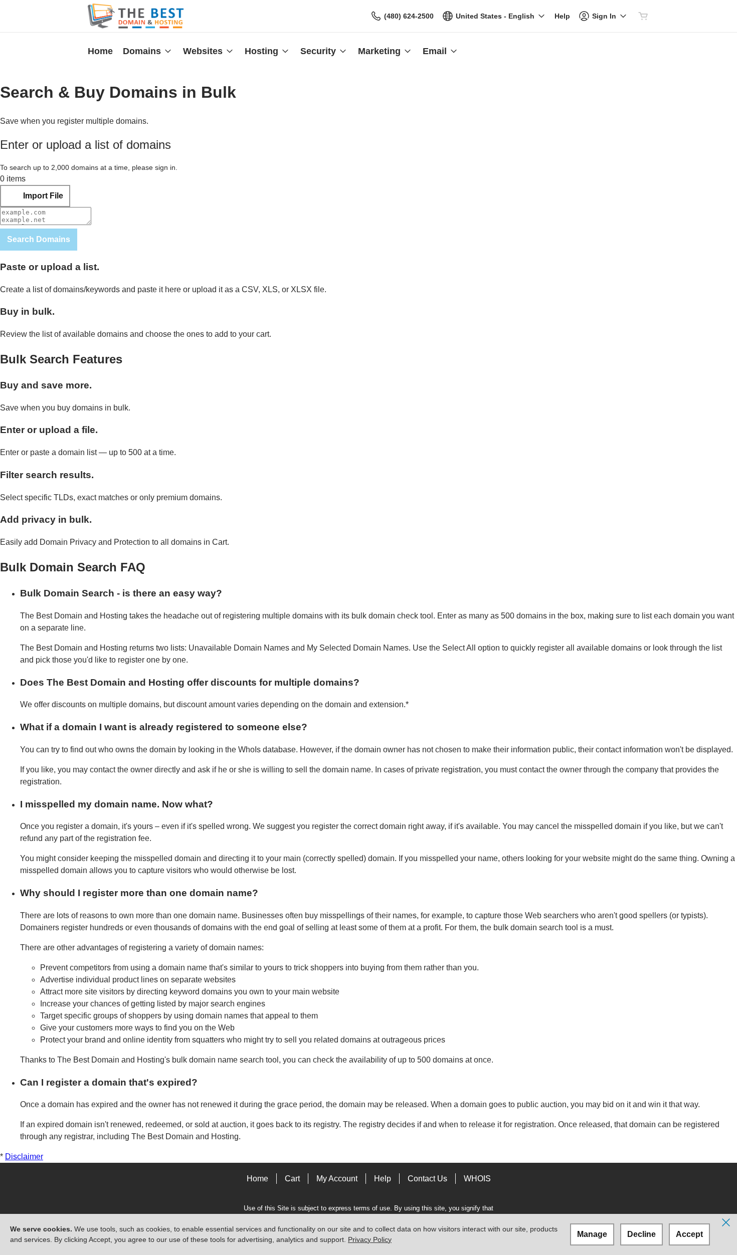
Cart (292, 1178)
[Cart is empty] (643, 16)
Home (257, 1178)
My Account (336, 1178)
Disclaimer (24, 1156)
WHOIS (477, 1178)
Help (382, 1178)
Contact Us (427, 1178)
